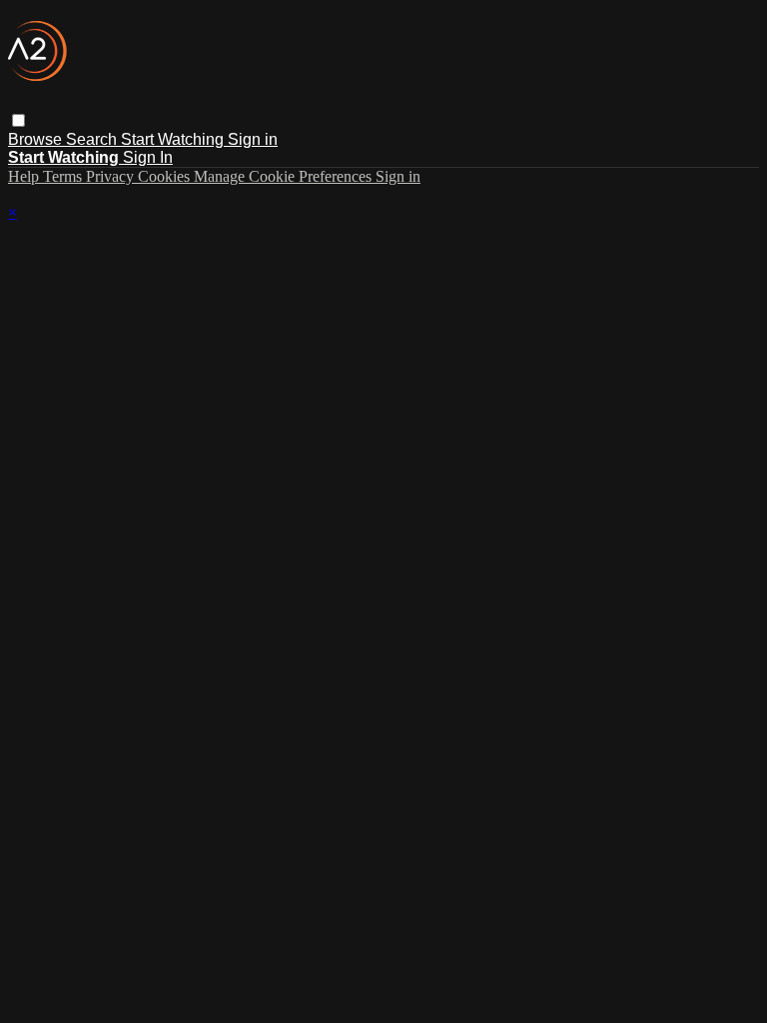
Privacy (112, 176)
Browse (37, 139)
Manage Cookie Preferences (285, 176)
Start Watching (174, 139)
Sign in (253, 139)
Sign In (148, 157)
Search (93, 139)
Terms (64, 176)
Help (25, 176)
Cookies (166, 176)
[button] (18, 120)
